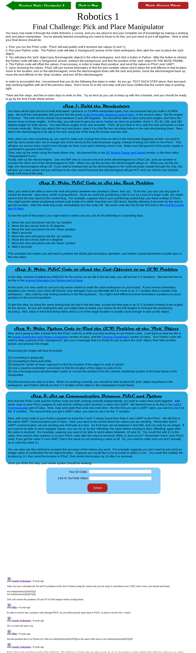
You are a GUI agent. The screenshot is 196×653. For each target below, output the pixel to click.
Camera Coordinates (115, 336)
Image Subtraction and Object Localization (40, 336)
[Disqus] (97, 535)
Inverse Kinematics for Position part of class (54, 280)
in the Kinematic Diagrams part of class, (109, 114)
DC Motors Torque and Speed (125, 152)
